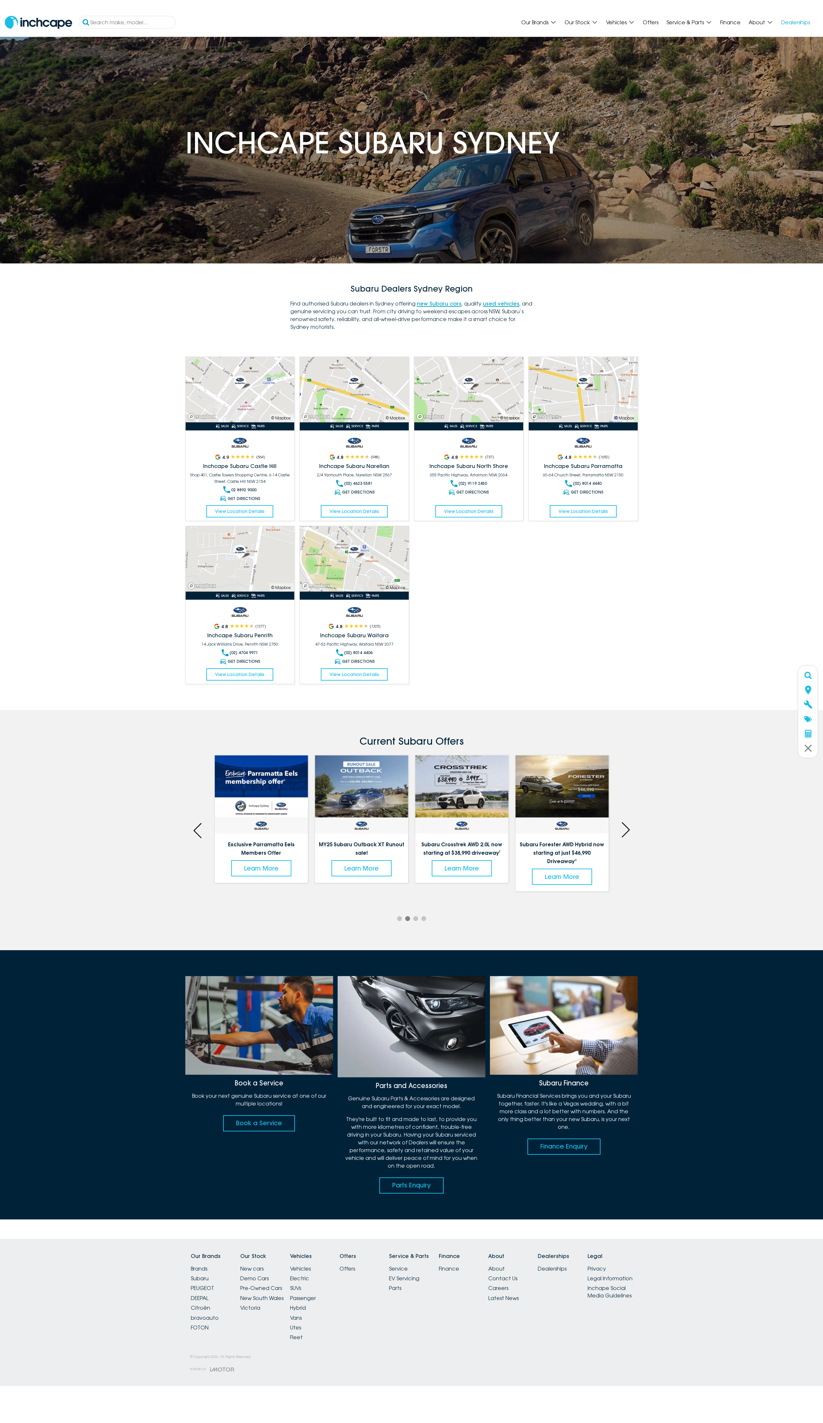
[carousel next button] (625, 830)
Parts (395, 1288)
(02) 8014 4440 (587, 483)
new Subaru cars (439, 303)
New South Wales (262, 1298)
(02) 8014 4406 (358, 652)
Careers (498, 1288)
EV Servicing (404, 1278)
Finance (730, 22)
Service (398, 1268)
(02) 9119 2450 (473, 483)
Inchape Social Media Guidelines (610, 1291)
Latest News (503, 1298)
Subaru (200, 1278)
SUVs (295, 1288)
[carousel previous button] (198, 830)
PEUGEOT (202, 1288)
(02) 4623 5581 (358, 483)
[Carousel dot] (399, 918)
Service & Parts (685, 22)
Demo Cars (254, 1278)
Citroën (200, 1308)
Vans (296, 1318)
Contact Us (502, 1278)
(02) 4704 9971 (244, 652)
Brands (199, 1268)
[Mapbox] (203, 416)
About (757, 22)
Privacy (597, 1268)
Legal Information (610, 1278)
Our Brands (534, 22)
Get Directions (244, 498)
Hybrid (298, 1308)
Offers (650, 22)
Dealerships (795, 22)
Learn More (261, 868)
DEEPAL (200, 1298)
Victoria (250, 1308)
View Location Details (240, 511)
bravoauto (205, 1318)
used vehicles (501, 303)
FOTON (200, 1327)
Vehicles (616, 22)
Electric (299, 1278)
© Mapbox (281, 418)
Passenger (303, 1298)
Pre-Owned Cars (261, 1288)
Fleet (296, 1337)
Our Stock (577, 22)
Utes (295, 1327)
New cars (252, 1268)
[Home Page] (38, 22)
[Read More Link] (240, 389)
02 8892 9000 (243, 489)
